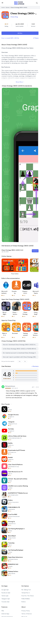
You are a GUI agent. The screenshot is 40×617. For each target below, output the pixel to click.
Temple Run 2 (25, 593)
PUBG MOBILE (25, 599)
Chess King (14, 17)
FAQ (2, 611)
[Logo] (19, 3)
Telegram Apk (5, 599)
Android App (5, 614)
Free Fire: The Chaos (27, 596)
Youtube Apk (5, 602)
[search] (37, 3)
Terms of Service (26, 614)
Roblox (23, 602)
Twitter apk (4, 596)
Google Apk (5, 590)
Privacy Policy (25, 611)
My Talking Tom (26, 590)
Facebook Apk (5, 593)
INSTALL (20, 33)
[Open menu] (2, 3)
